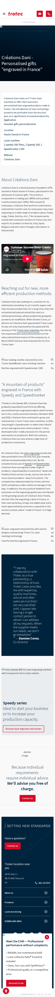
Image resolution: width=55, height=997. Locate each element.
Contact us (27, 798)
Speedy (28, 463)
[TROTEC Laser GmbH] (15, 14)
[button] (6, 991)
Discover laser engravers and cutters (24, 728)
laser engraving (32, 453)
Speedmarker (42, 463)
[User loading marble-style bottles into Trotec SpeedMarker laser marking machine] (25, 361)
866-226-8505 (44, 883)
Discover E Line (16, 983)
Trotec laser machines (28, 330)
